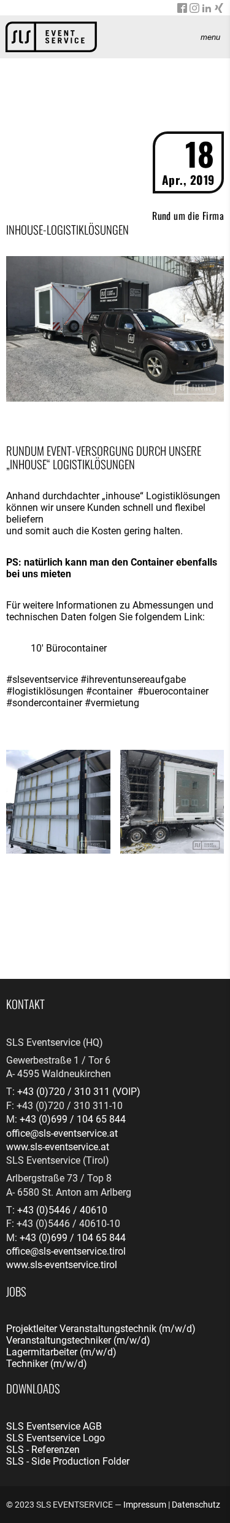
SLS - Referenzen (43, 1449)
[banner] (51, 36)
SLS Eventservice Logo (55, 1438)
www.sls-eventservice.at (57, 1147)
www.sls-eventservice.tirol (61, 1265)
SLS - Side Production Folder (67, 1461)
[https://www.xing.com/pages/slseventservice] (219, 9)
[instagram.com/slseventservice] (194, 9)
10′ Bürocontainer (69, 648)
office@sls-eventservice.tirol (66, 1251)
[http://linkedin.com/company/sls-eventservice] (207, 9)
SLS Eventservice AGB (54, 1426)
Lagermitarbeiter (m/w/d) (61, 1352)
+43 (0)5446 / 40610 (62, 1210)
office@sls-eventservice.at (62, 1133)
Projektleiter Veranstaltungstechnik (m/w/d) (101, 1328)
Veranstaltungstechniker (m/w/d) (78, 1340)
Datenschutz (196, 1504)
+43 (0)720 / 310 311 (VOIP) (78, 1091)
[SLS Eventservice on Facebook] (182, 9)
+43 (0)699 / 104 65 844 (73, 1119)
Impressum (144, 1504)
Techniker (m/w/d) (46, 1363)
